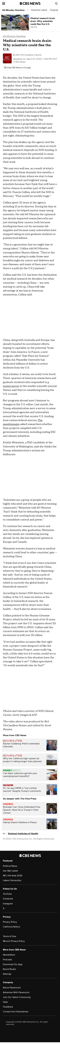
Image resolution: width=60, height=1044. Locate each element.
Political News (10, 866)
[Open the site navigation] (11, 3)
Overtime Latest (39, 10)
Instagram (8, 903)
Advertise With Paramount (16, 992)
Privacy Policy (10, 922)
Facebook (8, 899)
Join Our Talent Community (17, 997)
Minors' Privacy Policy (14, 941)
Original (54, 10)
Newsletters (9, 955)
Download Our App (12, 964)
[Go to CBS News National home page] (30, 3)
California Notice (11, 927)
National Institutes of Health (23, 833)
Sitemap (7, 974)
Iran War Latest (10, 871)
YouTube (7, 894)
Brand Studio (9, 969)
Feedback (8, 1007)
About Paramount (12, 987)
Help (5, 1002)
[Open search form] (56, 3)
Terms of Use (9, 936)
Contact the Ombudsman (15, 1011)
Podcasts (7, 959)
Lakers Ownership (12, 880)
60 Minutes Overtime (13, 10)
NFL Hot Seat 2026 (12, 875)
